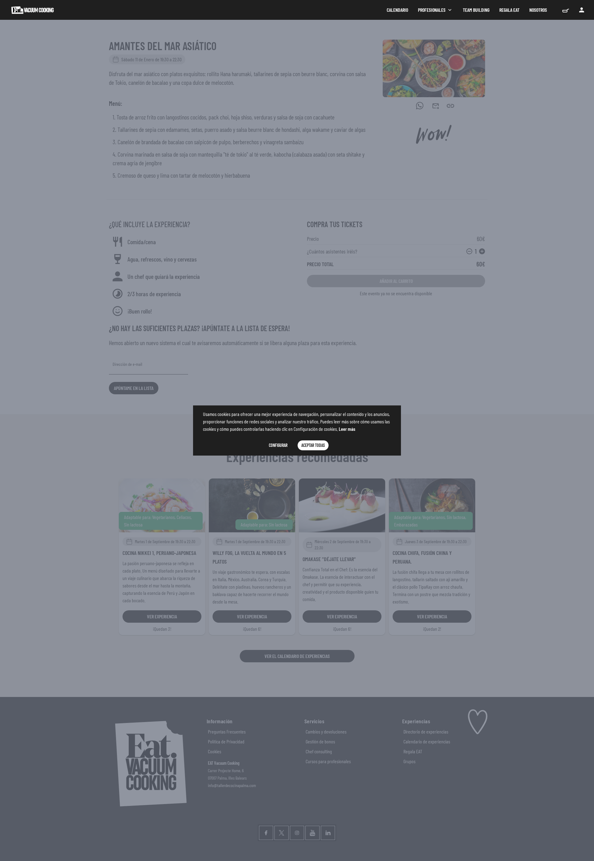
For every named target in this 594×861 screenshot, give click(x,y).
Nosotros (538, 10)
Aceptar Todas (313, 445)
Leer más (347, 429)
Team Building (476, 10)
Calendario (397, 10)
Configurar (278, 445)
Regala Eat (509, 10)
